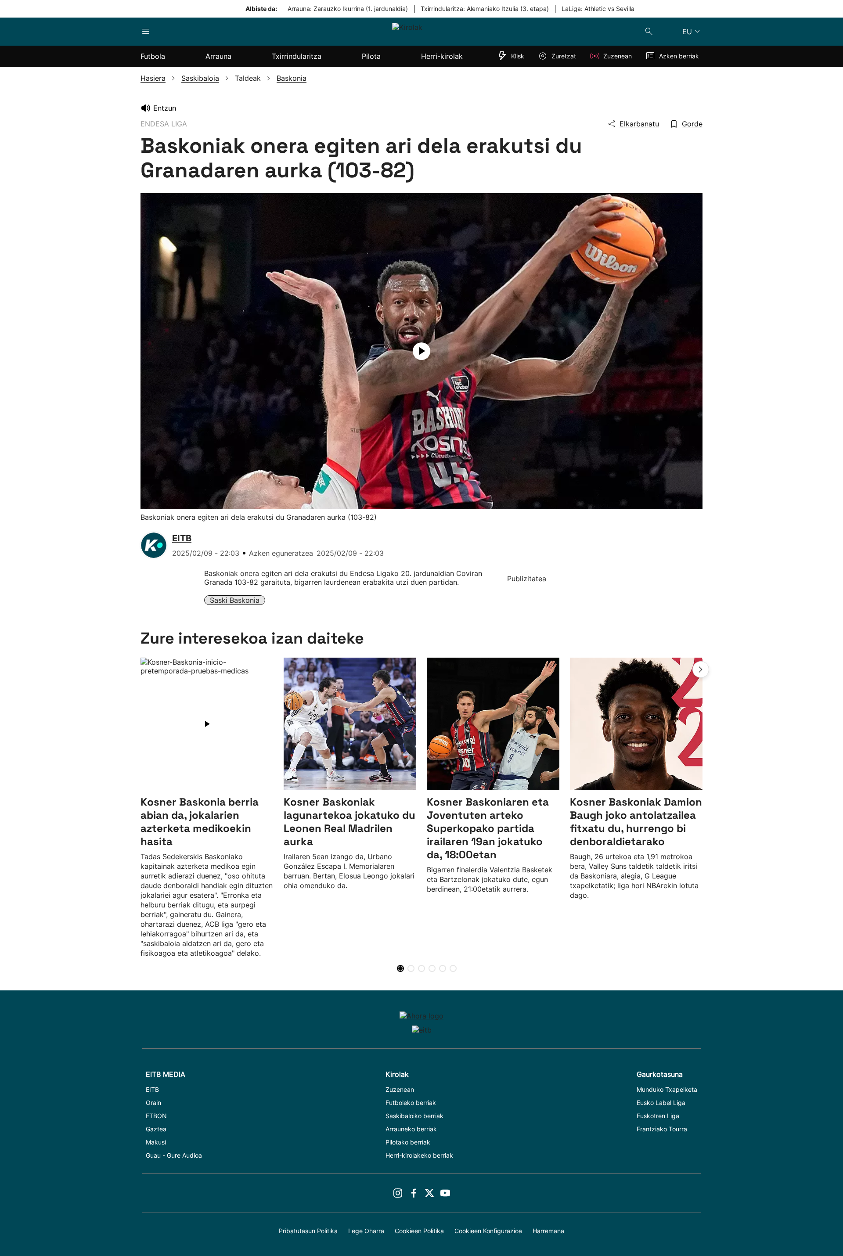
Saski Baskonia (234, 600)
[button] (700, 669)
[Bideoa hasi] (421, 351)
